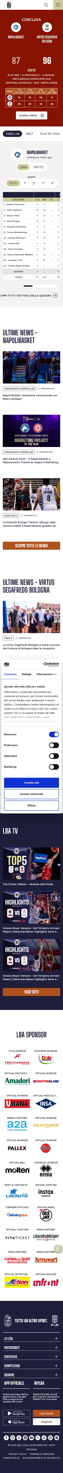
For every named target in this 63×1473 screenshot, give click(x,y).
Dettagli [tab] (26, 674)
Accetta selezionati (31, 793)
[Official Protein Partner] (17, 1081)
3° (43, 183)
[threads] (18, 1437)
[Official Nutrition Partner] (17, 1282)
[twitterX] (37, 1437)
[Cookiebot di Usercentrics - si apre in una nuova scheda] (44, 664)
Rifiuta (31, 805)
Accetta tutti (31, 782)
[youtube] (31, 1437)
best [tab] (29, 134)
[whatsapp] (50, 1437)
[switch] (54, 745)
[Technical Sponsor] (46, 1170)
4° (52, 183)
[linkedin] (25, 1437)
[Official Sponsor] (46, 1081)
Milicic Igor (46, 157)
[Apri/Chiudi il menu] (58, 5)
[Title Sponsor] (17, 1059)
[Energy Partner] (17, 1126)
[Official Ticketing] (17, 1237)
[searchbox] (31, 4)
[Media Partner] (46, 1237)
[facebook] (6, 1437)
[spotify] (56, 1437)
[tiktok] (44, 1437)
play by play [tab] (50, 134)
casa (23, 167)
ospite (38, 167)
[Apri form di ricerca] (46, 5)
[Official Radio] (46, 1215)
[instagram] (12, 1437)
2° (34, 183)
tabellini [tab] (12, 134)
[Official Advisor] (46, 1282)
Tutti (13, 183)
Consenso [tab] (10, 674)
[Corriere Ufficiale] (17, 1215)
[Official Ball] (17, 1170)
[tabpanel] (31, 224)
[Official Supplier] (46, 1193)
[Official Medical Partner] (46, 1104)
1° (25, 183)
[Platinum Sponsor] (46, 1059)
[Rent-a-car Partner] (17, 1193)
